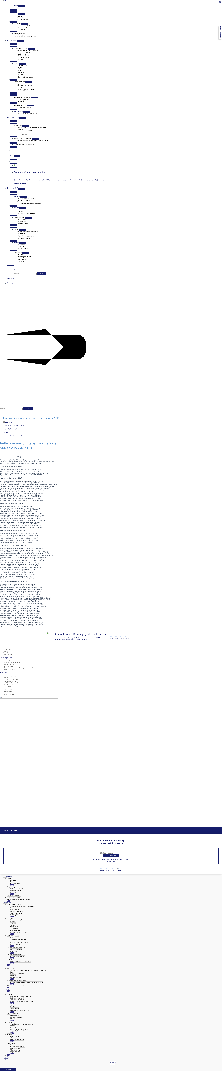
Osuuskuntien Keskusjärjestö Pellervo (15, 436)
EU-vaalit (13, 975)
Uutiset (9, 878)
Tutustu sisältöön (20, 183)
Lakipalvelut (14, 1026)
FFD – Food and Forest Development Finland (18, 668)
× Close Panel (8, 1069)
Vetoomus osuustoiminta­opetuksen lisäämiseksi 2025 (28, 970)
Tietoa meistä (7, 654)
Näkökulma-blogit (13, 896)
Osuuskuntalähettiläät (17, 1046)
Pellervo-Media (8, 661)
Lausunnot (13, 972)
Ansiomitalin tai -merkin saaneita (14, 425)
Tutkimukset (14, 928)
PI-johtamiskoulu (8, 664)
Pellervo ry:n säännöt (17, 998)
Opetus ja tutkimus (13, 935)
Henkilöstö (13, 1045)
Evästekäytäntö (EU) (10, 694)
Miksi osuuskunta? (16, 949)
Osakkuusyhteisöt (13, 1013)
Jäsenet (9, 1034)
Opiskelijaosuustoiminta (18, 939)
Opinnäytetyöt (15, 930)
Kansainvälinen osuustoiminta (16, 981)
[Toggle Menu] (21, 6)
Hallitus (12, 1007)
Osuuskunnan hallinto (14, 955)
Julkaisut (13, 923)
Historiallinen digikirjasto (18, 932)
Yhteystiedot (7, 689)
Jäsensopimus (15, 951)
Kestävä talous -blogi (14, 897)
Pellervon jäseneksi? (17, 1039)
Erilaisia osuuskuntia (17, 908)
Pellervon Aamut (15, 890)
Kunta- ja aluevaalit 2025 (18, 974)
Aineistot (10, 918)
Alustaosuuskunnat (16, 911)
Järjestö (13, 880)
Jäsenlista (13, 1038)
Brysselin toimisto (9, 669)
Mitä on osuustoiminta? (14, 904)
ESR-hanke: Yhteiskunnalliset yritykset (22, 1001)
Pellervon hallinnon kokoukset (20, 1010)
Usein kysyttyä (15, 915)
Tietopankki (7, 651)
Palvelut (6, 432)
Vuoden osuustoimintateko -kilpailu (18, 899)
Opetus (12, 937)
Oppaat (12, 922)
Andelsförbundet (8, 686)
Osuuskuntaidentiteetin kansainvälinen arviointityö (26, 982)
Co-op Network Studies (11, 679)
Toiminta (10, 994)
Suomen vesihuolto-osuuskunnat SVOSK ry (10, 682)
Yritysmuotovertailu (16, 913)
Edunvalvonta (11, 968)
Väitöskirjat (14, 927)
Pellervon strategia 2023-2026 (20, 996)
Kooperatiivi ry (8, 684)
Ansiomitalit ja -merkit (10, 429)
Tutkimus (13, 941)
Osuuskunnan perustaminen (16, 948)
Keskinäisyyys (14, 909)
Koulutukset (14, 892)
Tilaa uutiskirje (15, 1050)
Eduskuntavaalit (15, 977)
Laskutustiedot (8, 691)
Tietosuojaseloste (9, 693)
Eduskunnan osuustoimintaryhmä (18, 986)
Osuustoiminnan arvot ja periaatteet (22, 906)
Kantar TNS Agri (8, 666)
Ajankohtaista (7, 649)
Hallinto (9, 1005)
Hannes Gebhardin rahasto (19, 942)
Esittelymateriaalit (16, 920)
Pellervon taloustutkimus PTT (13, 662)
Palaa (12, 885)
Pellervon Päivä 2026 (17, 889)
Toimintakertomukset (17, 1000)
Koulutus (13, 1027)
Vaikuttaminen (7, 653)
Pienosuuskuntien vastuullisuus (20, 961)
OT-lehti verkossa (16, 883)
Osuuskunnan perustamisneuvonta (21, 1024)
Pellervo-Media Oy (16, 1015)
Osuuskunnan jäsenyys (17, 956)
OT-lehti (6, 989)
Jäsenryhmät (14, 1036)
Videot (12, 925)
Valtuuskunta (14, 1008)
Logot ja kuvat (15, 1052)
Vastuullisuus (14, 882)
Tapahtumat (11, 887)
